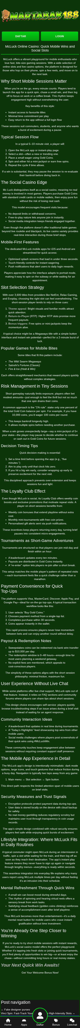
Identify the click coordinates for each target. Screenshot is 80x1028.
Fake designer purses (15, 1009)
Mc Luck (8, 189)
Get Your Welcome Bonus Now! (40, 972)
